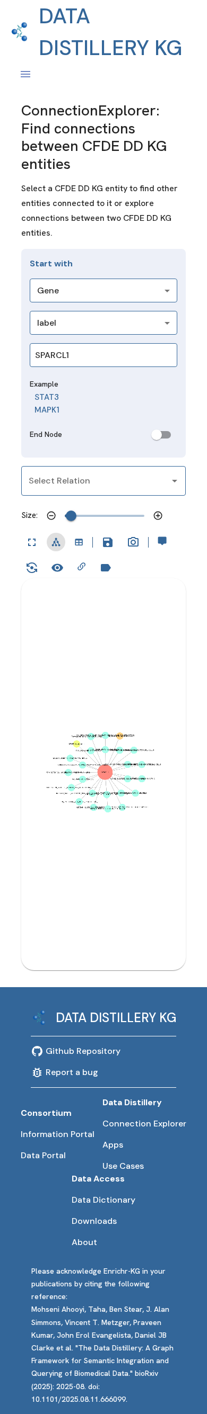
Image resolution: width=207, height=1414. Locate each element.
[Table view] (79, 542)
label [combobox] (46, 322)
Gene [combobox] (48, 290)
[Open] (174, 480)
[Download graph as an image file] (133, 542)
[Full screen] (31, 542)
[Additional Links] (81, 566)
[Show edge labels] (57, 567)
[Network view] (56, 542)
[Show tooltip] (162, 541)
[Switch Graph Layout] (31, 567)
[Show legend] (105, 567)
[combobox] (90, 355)
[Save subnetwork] (107, 542)
